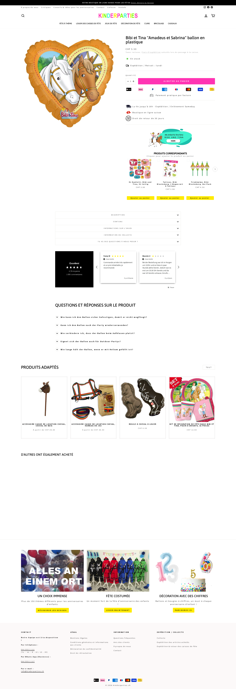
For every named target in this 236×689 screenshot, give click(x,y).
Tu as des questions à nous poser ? (118, 241)
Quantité (131, 75)
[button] (97, 267)
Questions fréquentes (124, 638)
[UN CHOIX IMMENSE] (52, 571)
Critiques (46, 7)
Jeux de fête (111, 23)
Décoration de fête (130, 23)
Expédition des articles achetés (173, 642)
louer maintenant (118, 610)
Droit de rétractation (81, 653)
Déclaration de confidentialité (85, 649)
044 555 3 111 (28, 649)
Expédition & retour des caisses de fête (177, 646)
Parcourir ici (183, 610)
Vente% (122, 7)
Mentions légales (79, 638)
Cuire (147, 23)
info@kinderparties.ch (32, 671)
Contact (101, 7)
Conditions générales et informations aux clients (89, 643)
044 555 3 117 (28, 661)
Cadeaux (172, 23)
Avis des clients (122, 642)
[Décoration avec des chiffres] (183, 571)
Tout (209, 367)
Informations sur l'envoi (118, 228)
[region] (137, 267)
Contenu (118, 222)
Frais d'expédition (151, 52)
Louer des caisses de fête (88, 23)
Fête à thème (65, 23)
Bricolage (159, 23)
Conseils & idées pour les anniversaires (74, 7)
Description (118, 215)
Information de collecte (118, 235)
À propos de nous (30, 7)
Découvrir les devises (52, 610)
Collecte (111, 7)
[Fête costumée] (118, 571)
